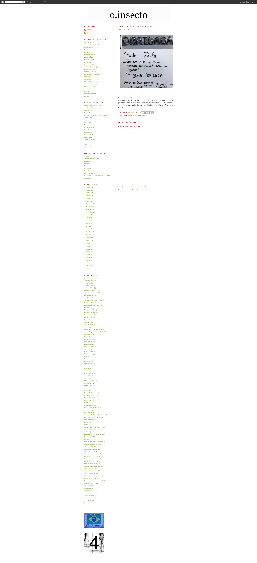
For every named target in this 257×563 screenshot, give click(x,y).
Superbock (87, 178)
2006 (88, 266)
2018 (88, 198)
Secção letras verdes (90, 471)
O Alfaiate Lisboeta (90, 64)
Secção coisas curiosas (91, 451)
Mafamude (87, 168)
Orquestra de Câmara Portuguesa (94, 415)
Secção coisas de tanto (91, 461)
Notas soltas (88, 410)
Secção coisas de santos (92, 458)
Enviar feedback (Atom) (133, 189)
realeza (86, 432)
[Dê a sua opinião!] (145, 112)
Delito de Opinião (89, 54)
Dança (86, 337)
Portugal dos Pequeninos (92, 74)
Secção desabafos (90, 468)
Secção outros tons (90, 478)
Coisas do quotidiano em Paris (93, 332)
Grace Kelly (87, 361)
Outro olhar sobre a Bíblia (92, 417)
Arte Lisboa (87, 297)
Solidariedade (88, 495)
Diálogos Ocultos (89, 341)
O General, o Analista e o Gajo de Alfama (97, 175)
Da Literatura (88, 50)
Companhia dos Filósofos (92, 45)
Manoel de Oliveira (90, 173)
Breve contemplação (90, 312)
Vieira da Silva (88, 502)
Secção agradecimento (91, 444)
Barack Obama (89, 302)
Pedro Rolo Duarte (90, 69)
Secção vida (88, 485)
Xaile (85, 144)
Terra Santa (88, 500)
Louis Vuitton (88, 385)
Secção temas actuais (91, 483)
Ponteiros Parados (90, 71)
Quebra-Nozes (88, 429)
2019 (88, 196)
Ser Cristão (87, 79)
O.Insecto (88, 29)
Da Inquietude (88, 47)
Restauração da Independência (94, 434)
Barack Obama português (92, 305)
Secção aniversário (90, 446)
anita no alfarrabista (90, 89)
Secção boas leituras (90, 449)
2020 (88, 193)
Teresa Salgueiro (89, 139)
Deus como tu (88, 339)
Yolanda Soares (89, 147)
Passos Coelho (89, 419)
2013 (88, 246)
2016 (88, 238)
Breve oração (88, 315)
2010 (88, 254)
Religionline (87, 76)
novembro (89, 206)
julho (87, 218)
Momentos (87, 62)
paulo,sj (87, 32)
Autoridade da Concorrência (93, 300)
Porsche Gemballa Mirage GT (93, 427)
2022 (88, 187)
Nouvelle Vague (89, 412)
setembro (89, 212)
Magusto (87, 390)
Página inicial (147, 186)
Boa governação (89, 310)
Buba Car (87, 161)
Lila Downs (87, 122)
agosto (88, 215)
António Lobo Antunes (91, 290)
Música (86, 402)
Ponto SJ (87, 424)
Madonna (87, 388)
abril (87, 226)
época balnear (88, 351)
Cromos (86, 163)
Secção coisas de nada (91, 456)
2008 (88, 260)
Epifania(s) (87, 349)
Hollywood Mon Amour (91, 366)
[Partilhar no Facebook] (150, 112)
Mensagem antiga (167, 186)
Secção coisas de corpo (91, 454)
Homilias (86, 368)
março (88, 229)
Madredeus (87, 125)
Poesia (86, 422)
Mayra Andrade (89, 132)
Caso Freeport (88, 324)
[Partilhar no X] (147, 112)
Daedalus (87, 52)
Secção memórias (89, 473)
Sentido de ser (88, 490)
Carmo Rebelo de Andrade (92, 105)
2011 (88, 252)
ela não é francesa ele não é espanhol (96, 115)
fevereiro (89, 231)
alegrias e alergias (90, 86)
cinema (86, 327)
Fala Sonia (87, 166)
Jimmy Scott (88, 117)
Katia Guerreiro (89, 59)
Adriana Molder (89, 288)
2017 (88, 201)
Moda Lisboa (88, 400)
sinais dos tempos (89, 493)
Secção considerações (91, 463)
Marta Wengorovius (90, 395)
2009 (88, 257)
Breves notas (88, 317)
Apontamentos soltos (90, 295)
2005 (88, 268)
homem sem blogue (90, 93)
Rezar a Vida (88, 437)
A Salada (87, 156)
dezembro (89, 204)
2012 (88, 249)
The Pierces (88, 142)
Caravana (87, 322)
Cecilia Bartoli (88, 108)
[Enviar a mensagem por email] (142, 112)
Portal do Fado (89, 134)
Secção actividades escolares (93, 441)
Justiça (86, 378)
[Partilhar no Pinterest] (152, 112)
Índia (85, 371)
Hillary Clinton (88, 363)
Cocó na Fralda (89, 42)
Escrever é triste (89, 57)
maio (87, 223)
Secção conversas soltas (92, 466)
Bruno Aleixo (88, 319)
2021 (88, 190)
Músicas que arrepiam (91, 407)
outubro (88, 209)
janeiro (88, 234)
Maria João (87, 130)
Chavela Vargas (89, 110)
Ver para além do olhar (91, 84)
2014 (88, 243)
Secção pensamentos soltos (93, 480)
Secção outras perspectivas (92, 476)
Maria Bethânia (89, 127)
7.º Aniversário (88, 285)
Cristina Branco (89, 112)
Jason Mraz (87, 376)
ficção (86, 356)
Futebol (86, 359)
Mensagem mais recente (125, 186)
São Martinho (88, 439)
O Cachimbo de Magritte (91, 67)
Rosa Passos (88, 137)
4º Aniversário (88, 283)
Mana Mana (88, 171)
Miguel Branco (88, 398)
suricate (86, 96)
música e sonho (89, 405)
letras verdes (88, 383)
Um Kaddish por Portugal (92, 81)
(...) (85, 278)
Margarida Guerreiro (90, 393)
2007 (88, 263)
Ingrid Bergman (89, 373)
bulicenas (87, 91)
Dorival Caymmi (89, 346)
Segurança (87, 488)
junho (88, 220)
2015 (88, 240)
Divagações (88, 344)
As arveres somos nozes (91, 158)
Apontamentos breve (90, 293)
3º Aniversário (88, 280)
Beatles (86, 307)
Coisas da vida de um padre (136, 115)
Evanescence (88, 354)
